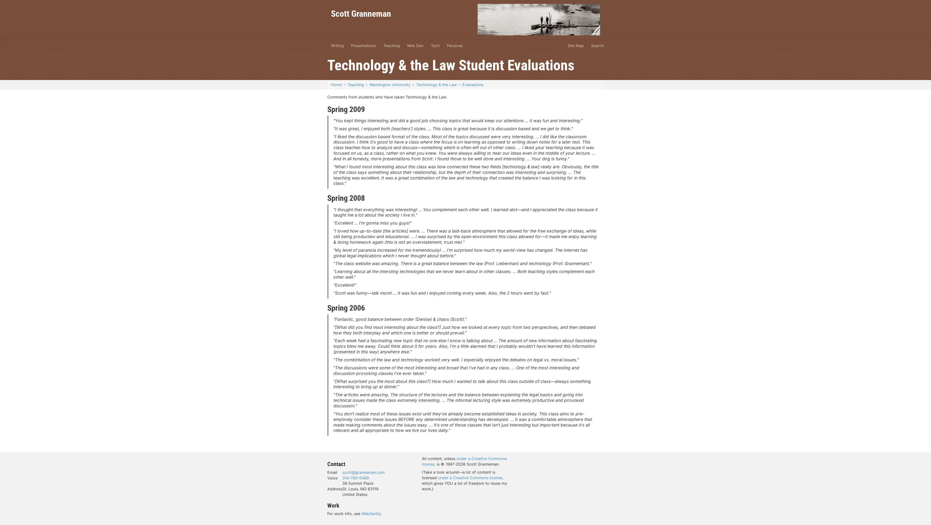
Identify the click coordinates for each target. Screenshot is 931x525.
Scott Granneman (361, 13)
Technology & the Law (436, 84)
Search (597, 45)
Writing (337, 45)
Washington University (389, 84)
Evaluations (472, 84)
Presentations (363, 45)
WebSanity (371, 513)
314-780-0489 (355, 478)
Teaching (391, 45)
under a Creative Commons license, (470, 477)
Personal (455, 45)
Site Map (576, 45)
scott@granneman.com (363, 472)
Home (336, 84)
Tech (435, 45)
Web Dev (415, 45)
